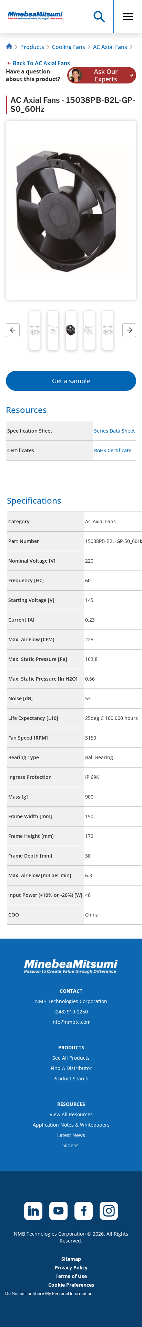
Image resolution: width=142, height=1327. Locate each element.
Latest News (71, 1135)
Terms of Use (71, 1276)
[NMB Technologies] (10, 47)
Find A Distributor (71, 1068)
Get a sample (71, 381)
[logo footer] (71, 972)
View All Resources (71, 1114)
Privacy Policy (71, 1267)
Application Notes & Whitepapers (71, 1124)
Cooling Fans (68, 47)
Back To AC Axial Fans (41, 63)
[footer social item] (33, 1211)
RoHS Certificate (112, 450)
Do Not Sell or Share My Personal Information (48, 1293)
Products (32, 47)
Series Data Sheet (114, 430)
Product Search (71, 1078)
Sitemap (71, 1259)
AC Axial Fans (110, 47)
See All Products (71, 1057)
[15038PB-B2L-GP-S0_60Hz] (38, 16)
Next (131, 330)
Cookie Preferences (71, 1284)
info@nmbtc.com (71, 1022)
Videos (71, 1145)
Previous (15, 330)
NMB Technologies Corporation (71, 1001)
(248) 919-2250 (71, 1011)
